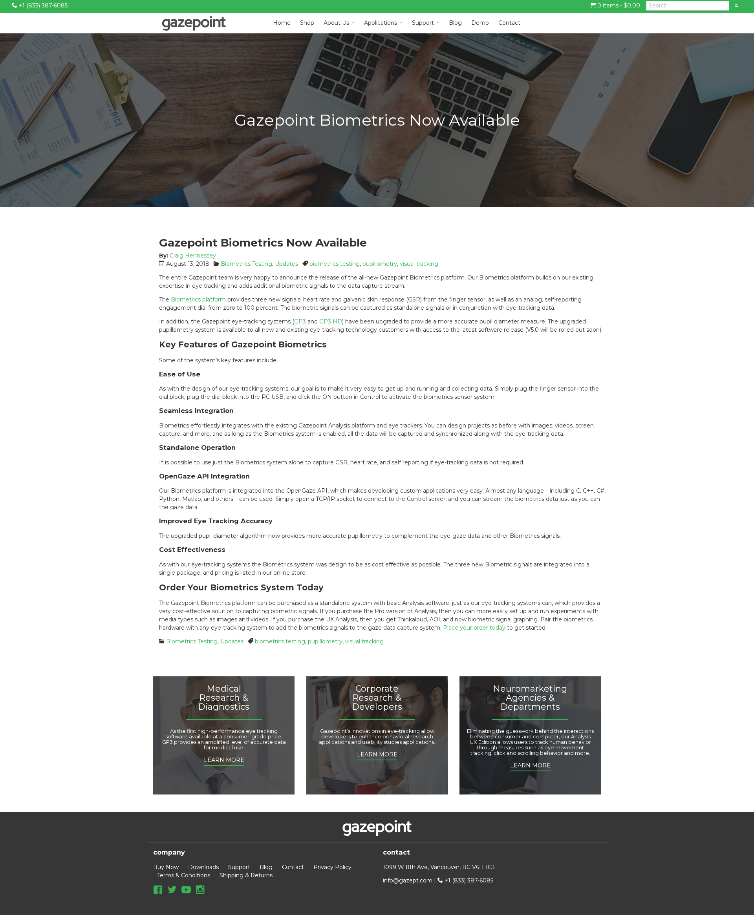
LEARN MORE (224, 759)
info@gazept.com (407, 880)
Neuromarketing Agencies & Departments (530, 698)
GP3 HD (330, 321)
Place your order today (474, 627)
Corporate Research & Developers (377, 698)
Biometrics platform (198, 299)
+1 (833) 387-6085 (42, 5)
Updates (286, 263)
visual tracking (419, 263)
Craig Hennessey (193, 255)
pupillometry (379, 263)
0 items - (618, 5)
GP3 (300, 321)
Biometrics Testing (246, 263)
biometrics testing (334, 263)
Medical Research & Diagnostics (223, 698)
